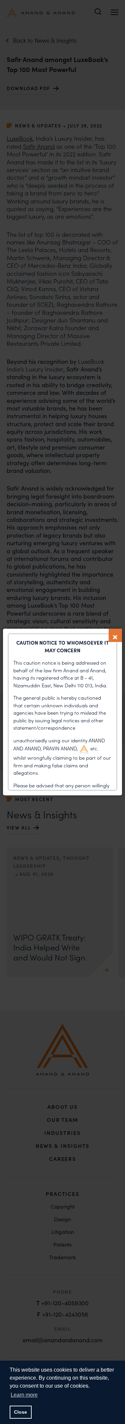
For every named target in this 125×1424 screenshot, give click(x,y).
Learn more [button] (24, 1395)
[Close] (115, 635)
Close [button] (20, 1412)
